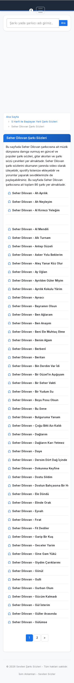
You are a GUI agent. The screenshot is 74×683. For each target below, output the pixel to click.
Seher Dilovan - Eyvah (27, 511)
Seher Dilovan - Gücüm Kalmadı (34, 596)
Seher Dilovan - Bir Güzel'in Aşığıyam (38, 374)
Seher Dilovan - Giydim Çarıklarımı (36, 562)
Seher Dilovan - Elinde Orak (31, 502)
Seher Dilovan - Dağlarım (29, 434)
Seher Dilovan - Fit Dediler (30, 528)
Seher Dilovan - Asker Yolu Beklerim (37, 254)
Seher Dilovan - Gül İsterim (31, 605)
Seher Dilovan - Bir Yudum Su (32, 391)
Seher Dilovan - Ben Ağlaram (32, 314)
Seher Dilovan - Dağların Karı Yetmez (38, 442)
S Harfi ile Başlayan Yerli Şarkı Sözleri (34, 121)
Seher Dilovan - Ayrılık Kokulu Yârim (37, 289)
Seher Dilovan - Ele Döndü (30, 494)
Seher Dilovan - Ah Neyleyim (32, 201)
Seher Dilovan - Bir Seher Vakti (34, 383)
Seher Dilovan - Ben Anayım (31, 323)
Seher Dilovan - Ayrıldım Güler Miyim (37, 280)
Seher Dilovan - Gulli (26, 579)
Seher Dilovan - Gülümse (29, 622)
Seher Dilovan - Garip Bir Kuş (32, 536)
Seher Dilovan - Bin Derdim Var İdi (36, 366)
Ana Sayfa (12, 116)
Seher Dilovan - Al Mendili (30, 229)
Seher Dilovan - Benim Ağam (32, 340)
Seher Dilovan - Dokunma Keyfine (35, 468)
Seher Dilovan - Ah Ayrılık (30, 193)
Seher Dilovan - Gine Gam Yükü (34, 553)
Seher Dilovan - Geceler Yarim (33, 545)
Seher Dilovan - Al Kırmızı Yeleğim (36, 210)
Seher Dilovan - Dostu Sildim (32, 477)
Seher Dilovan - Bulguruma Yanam (36, 417)
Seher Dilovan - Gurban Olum (32, 588)
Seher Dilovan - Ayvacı (28, 297)
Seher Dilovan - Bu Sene (29, 408)
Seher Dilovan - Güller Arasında (34, 613)
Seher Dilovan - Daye (27, 451)
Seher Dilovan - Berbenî (29, 348)
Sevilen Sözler (46, 674)
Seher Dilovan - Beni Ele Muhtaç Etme (38, 331)
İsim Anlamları (27, 674)
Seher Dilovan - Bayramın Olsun (34, 306)
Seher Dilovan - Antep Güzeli (32, 246)
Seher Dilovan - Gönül (27, 571)
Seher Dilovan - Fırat (26, 519)
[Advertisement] (37, 72)
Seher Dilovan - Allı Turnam (31, 237)
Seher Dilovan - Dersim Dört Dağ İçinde (39, 460)
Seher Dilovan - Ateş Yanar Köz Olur (37, 263)
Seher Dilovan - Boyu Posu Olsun (35, 400)
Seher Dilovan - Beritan (28, 357)
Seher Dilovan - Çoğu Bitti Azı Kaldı (36, 425)
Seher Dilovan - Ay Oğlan (29, 271)
